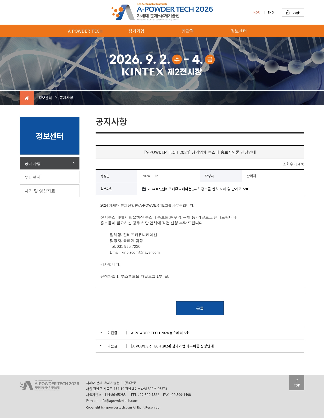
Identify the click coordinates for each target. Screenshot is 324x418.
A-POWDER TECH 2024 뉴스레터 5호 (160, 332)
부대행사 (33, 177)
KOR (257, 12)
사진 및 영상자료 (40, 191)
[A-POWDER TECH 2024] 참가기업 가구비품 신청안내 (172, 345)
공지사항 (33, 163)
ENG (271, 12)
